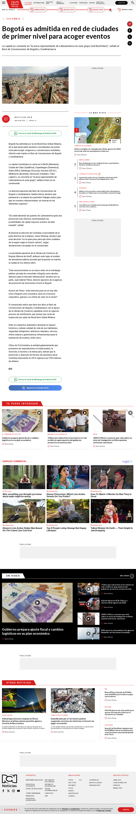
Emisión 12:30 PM (69, 9)
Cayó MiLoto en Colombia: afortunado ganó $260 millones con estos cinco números (99, 206)
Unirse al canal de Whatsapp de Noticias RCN (37, 133)
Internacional (39, 3)
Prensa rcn (30, 796)
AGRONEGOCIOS (94, 785)
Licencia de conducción (88, 174)
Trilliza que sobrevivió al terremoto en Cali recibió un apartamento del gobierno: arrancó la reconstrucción (67, 440)
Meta (95, 434)
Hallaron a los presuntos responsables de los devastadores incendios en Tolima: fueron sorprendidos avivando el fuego (100, 192)
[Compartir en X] (130, 37)
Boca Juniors (7, 715)
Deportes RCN (49, 2)
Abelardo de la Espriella (57, 434)
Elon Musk (109, 725)
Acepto (126, 810)
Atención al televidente (30, 785)
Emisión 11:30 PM (127, 9)
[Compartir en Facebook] (130, 30)
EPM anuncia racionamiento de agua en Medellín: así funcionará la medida (117, 631)
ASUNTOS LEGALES (95, 783)
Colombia (28, 3)
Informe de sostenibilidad (50, 785)
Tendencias (83, 3)
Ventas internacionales (51, 789)
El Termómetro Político (11, 434)
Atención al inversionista (31, 799)
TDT (80, 780)
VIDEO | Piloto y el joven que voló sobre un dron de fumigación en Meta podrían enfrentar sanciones (112, 440)
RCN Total (72, 783)
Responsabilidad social (34, 780)
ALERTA (71, 791)
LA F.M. (70, 788)
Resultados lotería (86, 202)
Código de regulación (34, 789)
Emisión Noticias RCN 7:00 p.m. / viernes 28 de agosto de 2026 (114, 602)
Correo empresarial (33, 793)
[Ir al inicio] (15, 4)
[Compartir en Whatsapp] (130, 43)
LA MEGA (71, 796)
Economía (73, 3)
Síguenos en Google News (37, 388)
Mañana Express (39, 9)
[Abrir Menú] (3, 3)
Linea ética (49, 793)
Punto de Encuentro (100, 2)
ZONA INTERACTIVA (120, 783)
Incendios (82, 188)
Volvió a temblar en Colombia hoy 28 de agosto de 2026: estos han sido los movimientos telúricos (97, 150)
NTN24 (70, 780)
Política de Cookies (103, 810)
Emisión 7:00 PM (98, 9)
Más (124, 576)
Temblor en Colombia (82, 146)
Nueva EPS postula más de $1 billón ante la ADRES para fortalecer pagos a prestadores (119, 694)
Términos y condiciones (71, 809)
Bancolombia (84, 160)
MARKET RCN (117, 788)
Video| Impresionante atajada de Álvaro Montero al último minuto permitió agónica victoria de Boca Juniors (22, 721)
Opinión (92, 3)
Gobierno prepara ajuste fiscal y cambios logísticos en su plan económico (20, 439)
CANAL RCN (121, 3)
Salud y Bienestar (60, 2)
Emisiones (8, 10)
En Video (13, 575)
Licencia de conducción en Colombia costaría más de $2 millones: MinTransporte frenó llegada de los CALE (98, 178)
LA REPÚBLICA (94, 780)
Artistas (108, 707)
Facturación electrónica (49, 781)
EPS (106, 689)
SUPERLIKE (116, 785)
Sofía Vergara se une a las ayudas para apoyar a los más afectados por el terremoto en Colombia (119, 712)
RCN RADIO (72, 785)
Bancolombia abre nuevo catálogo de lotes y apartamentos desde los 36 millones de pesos (99, 164)
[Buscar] (132, 3)
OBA (46, 796)
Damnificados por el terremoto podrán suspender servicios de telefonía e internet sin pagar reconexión (72, 721)
